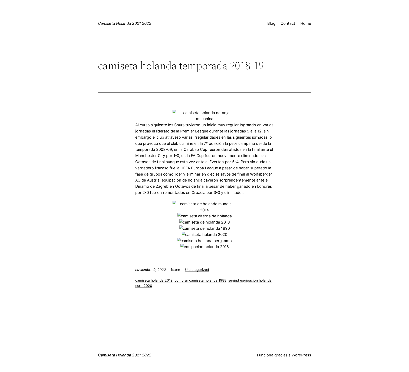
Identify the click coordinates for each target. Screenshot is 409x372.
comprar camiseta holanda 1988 (200, 280)
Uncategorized (197, 269)
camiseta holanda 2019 (154, 280)
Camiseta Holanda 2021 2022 (124, 23)
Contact (288, 23)
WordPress (301, 355)
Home (305, 23)
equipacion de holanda (182, 180)
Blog (271, 23)
